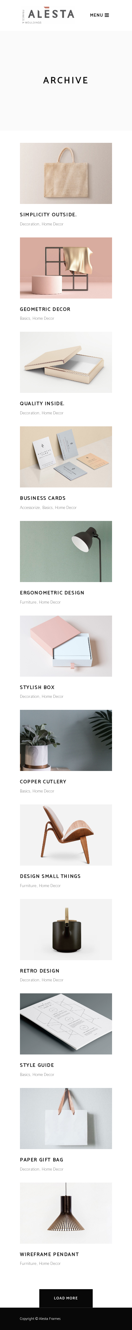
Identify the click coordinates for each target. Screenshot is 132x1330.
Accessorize (30, 507)
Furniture (28, 602)
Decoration (29, 224)
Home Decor (53, 224)
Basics (25, 318)
